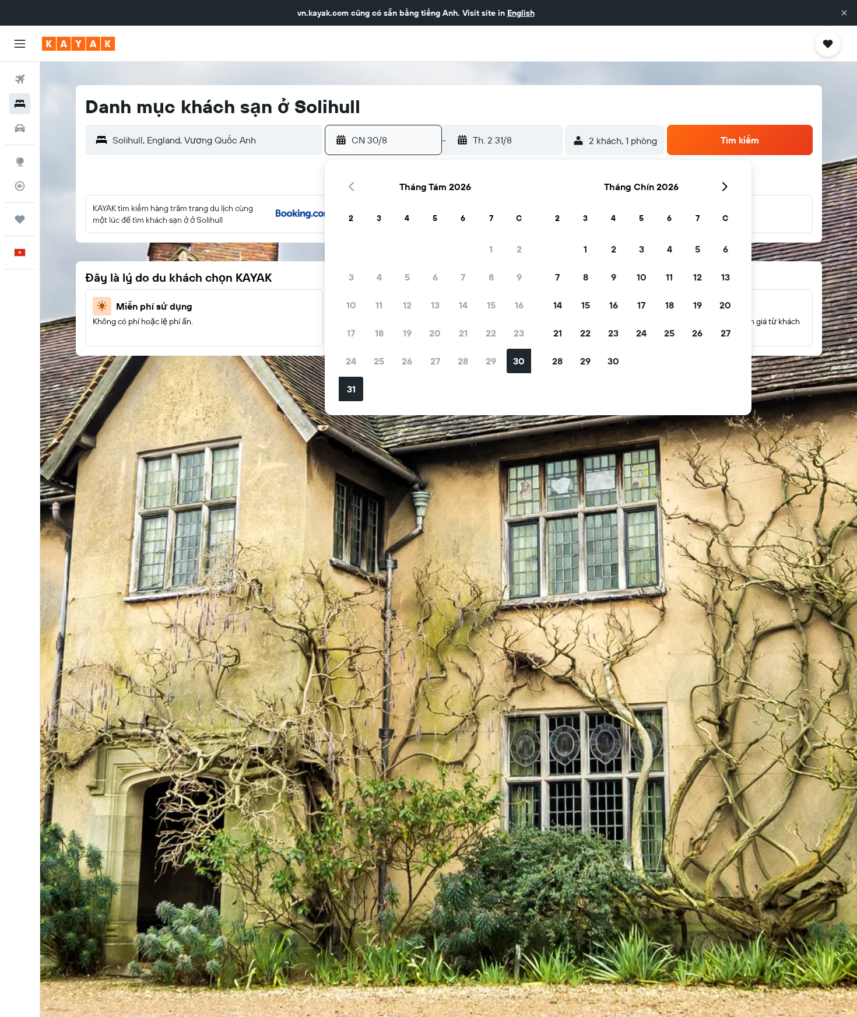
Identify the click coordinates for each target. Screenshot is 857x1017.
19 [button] (407, 333)
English (521, 13)
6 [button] (435, 277)
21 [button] (463, 333)
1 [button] (491, 249)
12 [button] (407, 305)
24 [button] (351, 361)
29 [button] (491, 361)
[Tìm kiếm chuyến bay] (20, 79)
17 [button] (351, 333)
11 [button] (378, 305)
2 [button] (519, 249)
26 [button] (407, 361)
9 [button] (519, 277)
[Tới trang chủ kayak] (78, 44)
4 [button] (379, 277)
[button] (844, 13)
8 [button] (491, 277)
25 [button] (379, 361)
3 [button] (351, 277)
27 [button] (435, 361)
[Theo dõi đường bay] (20, 186)
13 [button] (435, 305)
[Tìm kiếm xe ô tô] (20, 128)
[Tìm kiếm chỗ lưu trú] (20, 103)
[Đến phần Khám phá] (20, 161)
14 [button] (463, 305)
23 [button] (519, 333)
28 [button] (463, 361)
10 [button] (351, 305)
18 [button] (379, 333)
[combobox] (214, 140)
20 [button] (435, 333)
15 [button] (491, 305)
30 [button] (519, 361)
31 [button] (351, 389)
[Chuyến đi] (20, 219)
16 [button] (519, 305)
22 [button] (491, 333)
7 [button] (463, 277)
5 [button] (407, 277)
